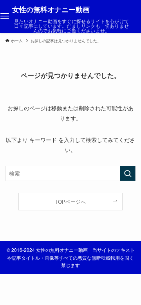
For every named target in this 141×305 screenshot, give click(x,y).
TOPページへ (70, 201)
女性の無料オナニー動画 (51, 9)
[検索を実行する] (128, 173)
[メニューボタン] (4, 16)
